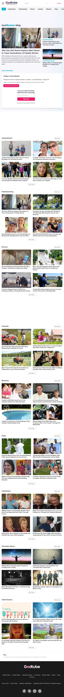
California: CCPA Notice (25, 683)
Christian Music (8, 546)
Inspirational (11, 9)
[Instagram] (34, 691)
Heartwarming (23, 9)
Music (58, 675)
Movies (54, 675)
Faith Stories (7, 600)
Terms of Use (5, 683)
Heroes (32, 9)
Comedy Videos (16, 675)
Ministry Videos (46, 675)
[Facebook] (24, 691)
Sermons (32, 677)
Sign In (59, 3)
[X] (29, 691)
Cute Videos (37, 675)
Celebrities (6, 491)
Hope (56, 9)
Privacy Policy (14, 683)
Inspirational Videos (27, 675)
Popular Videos (6, 675)
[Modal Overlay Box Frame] (26, 97)
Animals (40, 9)
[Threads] (40, 691)
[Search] (47, 3)
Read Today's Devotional (11, 85)
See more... (58, 138)
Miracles (48, 9)
